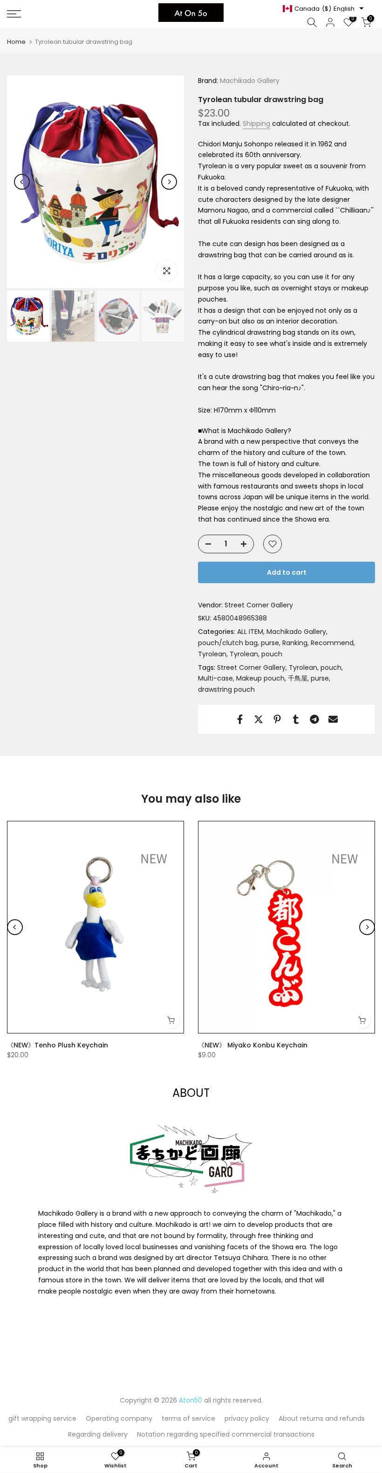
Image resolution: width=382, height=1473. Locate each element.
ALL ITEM (250, 631)
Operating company (119, 1418)
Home (16, 42)
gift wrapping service (42, 1418)
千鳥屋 (297, 678)
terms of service (188, 1418)
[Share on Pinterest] (277, 719)
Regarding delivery (98, 1434)
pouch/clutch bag (228, 642)
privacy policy (247, 1418)
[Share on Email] (333, 719)
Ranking (294, 642)
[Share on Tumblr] (295, 719)
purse (270, 642)
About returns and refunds (322, 1418)
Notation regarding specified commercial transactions (225, 1434)
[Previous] (22, 182)
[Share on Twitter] (258, 719)
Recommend (332, 642)
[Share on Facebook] (240, 719)
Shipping (256, 123)
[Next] (169, 182)
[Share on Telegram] (314, 719)
